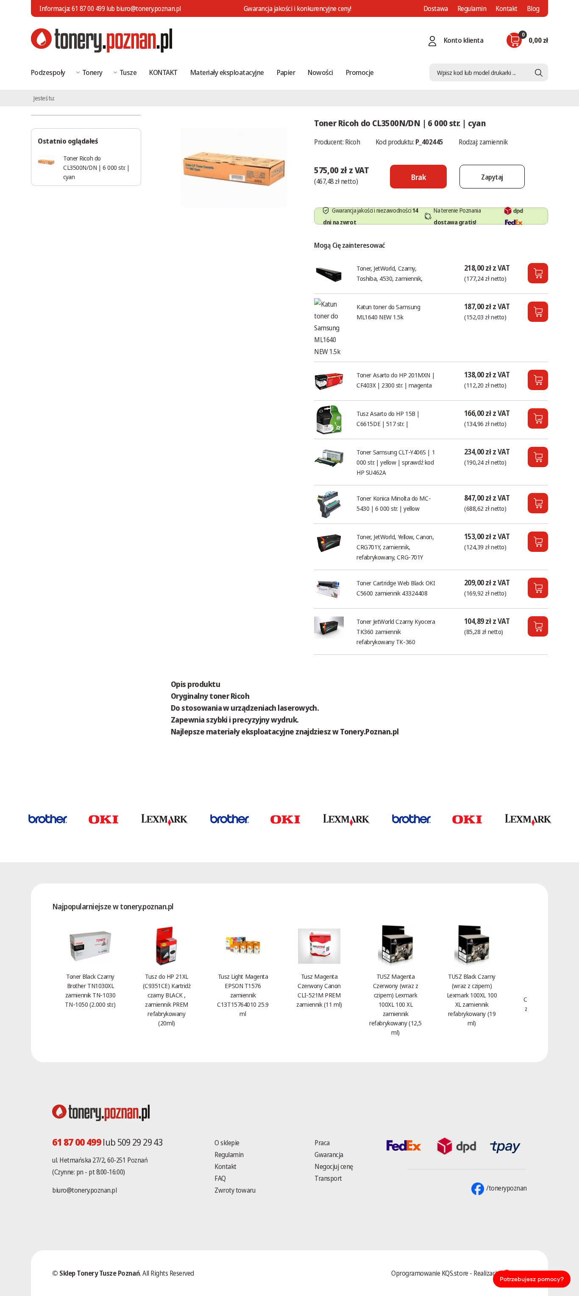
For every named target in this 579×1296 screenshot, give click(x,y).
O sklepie (226, 1142)
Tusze (128, 72)
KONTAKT (163, 72)
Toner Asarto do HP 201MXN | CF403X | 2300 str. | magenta (395, 380)
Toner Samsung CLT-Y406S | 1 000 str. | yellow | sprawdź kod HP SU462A (395, 462)
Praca (322, 1142)
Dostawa (435, 8)
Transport (328, 1178)
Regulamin (472, 8)
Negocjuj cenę (334, 1166)
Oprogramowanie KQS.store (429, 1273)
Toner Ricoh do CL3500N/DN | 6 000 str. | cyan (96, 167)
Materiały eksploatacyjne (227, 72)
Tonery (92, 72)
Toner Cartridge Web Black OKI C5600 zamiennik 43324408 (395, 588)
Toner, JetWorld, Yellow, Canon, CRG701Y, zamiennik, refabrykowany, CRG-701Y (395, 546)
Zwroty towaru (234, 1190)
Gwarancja (329, 1154)
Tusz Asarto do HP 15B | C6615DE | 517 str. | (388, 418)
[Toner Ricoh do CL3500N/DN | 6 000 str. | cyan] (234, 167)
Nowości (320, 72)
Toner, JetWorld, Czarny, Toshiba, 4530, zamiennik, (389, 273)
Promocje (360, 72)
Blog (533, 8)
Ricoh (352, 142)
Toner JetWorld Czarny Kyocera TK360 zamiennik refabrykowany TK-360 (395, 631)
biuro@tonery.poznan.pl (84, 1190)
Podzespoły (48, 72)
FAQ (220, 1178)
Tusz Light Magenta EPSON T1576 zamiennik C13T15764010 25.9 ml (242, 995)
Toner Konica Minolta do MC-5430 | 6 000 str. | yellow (393, 503)
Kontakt (506, 8)
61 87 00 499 (88, 8)
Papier (286, 72)
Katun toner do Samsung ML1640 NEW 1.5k (388, 311)
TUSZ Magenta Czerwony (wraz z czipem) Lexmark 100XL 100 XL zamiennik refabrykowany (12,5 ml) (395, 1004)
